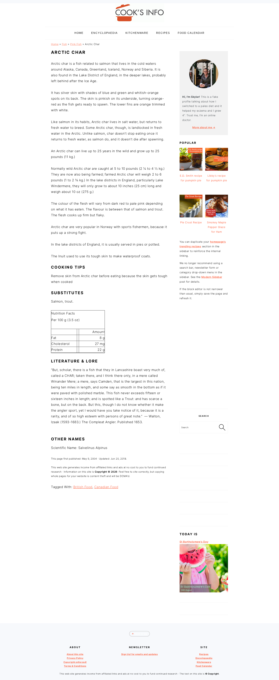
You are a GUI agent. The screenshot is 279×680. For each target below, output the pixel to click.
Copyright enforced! (75, 662)
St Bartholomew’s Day (194, 541)
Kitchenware (204, 662)
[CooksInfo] (139, 22)
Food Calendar (204, 666)
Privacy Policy (75, 658)
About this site (75, 654)
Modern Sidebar (211, 277)
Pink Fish (76, 44)
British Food (82, 487)
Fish (64, 44)
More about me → (203, 127)
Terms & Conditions (75, 666)
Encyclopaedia (204, 658)
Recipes (204, 654)
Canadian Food (106, 487)
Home (54, 44)
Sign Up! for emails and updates (139, 654)
